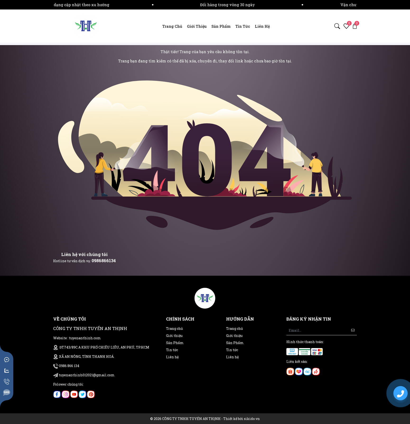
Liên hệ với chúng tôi (84, 254)
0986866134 (104, 260)
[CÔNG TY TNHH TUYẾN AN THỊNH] (86, 25)
